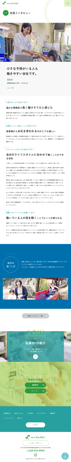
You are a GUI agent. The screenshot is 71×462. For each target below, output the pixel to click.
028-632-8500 (37, 450)
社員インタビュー (19, 413)
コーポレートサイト (35, 443)
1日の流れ (30, 413)
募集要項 (35, 385)
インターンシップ (8, 418)
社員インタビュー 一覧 (35, 316)
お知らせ (19, 418)
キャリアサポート (41, 413)
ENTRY (35, 425)
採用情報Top (7, 413)
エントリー (35, 391)
